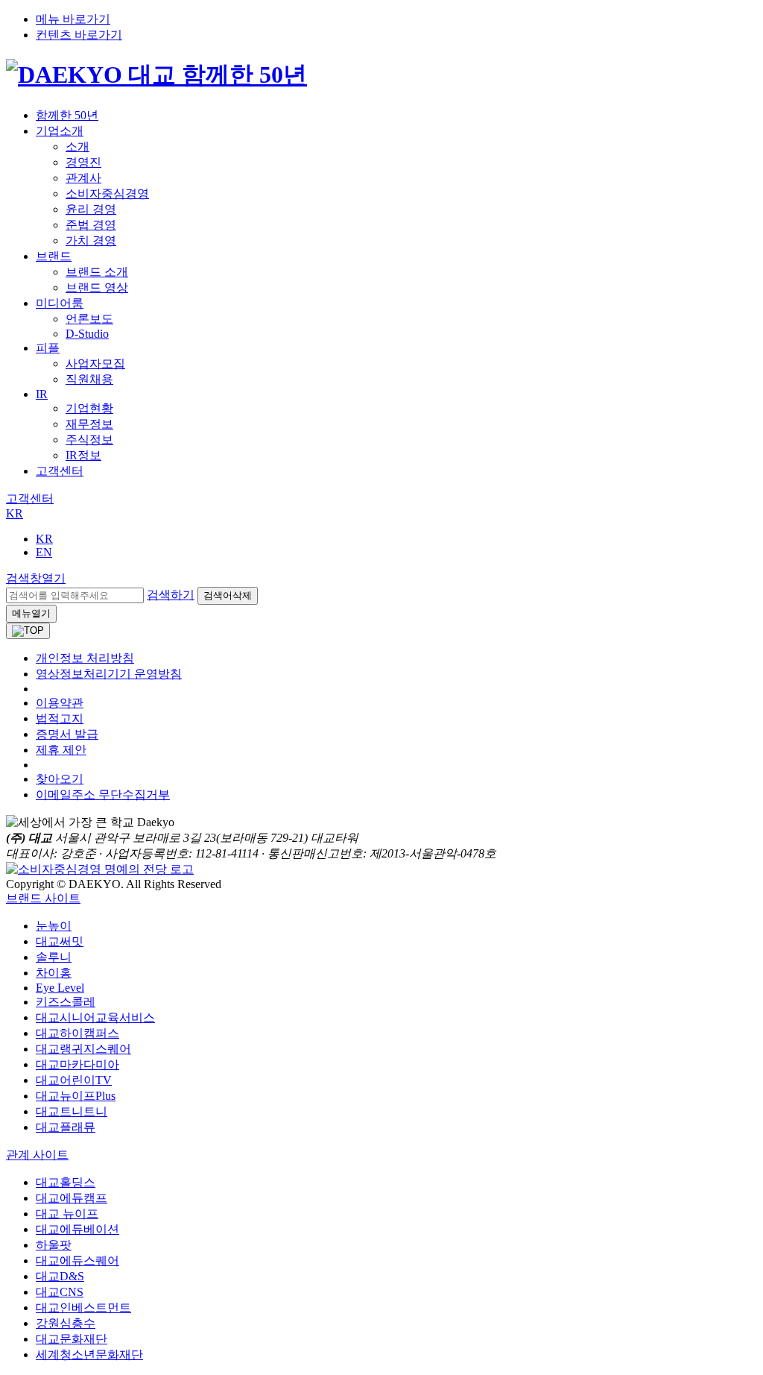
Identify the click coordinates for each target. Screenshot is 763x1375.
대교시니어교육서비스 (95, 1017)
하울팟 (54, 1245)
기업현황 (89, 408)
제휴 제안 (61, 749)
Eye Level (60, 987)
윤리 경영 (91, 209)
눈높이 (54, 925)
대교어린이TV (74, 1080)
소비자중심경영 (107, 193)
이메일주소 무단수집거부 (103, 794)
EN (44, 552)
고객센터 (59, 471)
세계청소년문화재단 (89, 1354)
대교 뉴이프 (67, 1213)
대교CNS (59, 1292)
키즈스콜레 (65, 1001)
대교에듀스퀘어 (77, 1260)
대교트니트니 (71, 1111)
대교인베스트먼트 (83, 1307)
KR (14, 513)
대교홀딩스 (65, 1182)
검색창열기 (36, 578)
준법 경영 (91, 224)
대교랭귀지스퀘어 (83, 1048)
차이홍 (54, 972)
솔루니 (54, 957)
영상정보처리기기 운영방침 (109, 673)
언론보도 (89, 318)
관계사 (83, 178)
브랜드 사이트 (43, 898)
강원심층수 (65, 1323)
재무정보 (89, 424)
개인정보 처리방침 (85, 658)
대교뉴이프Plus (75, 1095)
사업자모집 (95, 363)
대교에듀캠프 (71, 1198)
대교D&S (60, 1276)
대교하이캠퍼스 (77, 1033)
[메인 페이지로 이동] (156, 74)
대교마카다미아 (77, 1064)
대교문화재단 (71, 1338)
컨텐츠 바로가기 (79, 34)
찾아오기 (59, 779)
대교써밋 (59, 941)
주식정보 (89, 439)
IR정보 (83, 455)
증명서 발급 (67, 734)
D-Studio (87, 333)
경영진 (83, 162)
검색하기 (170, 594)
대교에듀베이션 (77, 1229)
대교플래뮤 (65, 1127)
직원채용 (89, 379)
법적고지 (59, 718)
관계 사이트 (37, 1154)
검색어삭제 (227, 595)
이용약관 (59, 702)
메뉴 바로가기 (73, 19)
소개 (77, 146)
